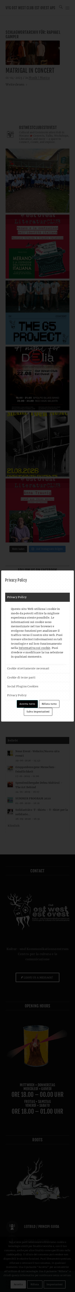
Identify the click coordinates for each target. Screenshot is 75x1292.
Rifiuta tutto (49, 703)
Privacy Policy (17, 597)
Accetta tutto (27, 703)
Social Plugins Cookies (22, 686)
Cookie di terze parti (21, 677)
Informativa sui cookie (34, 648)
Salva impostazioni (38, 711)
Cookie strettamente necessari (28, 668)
